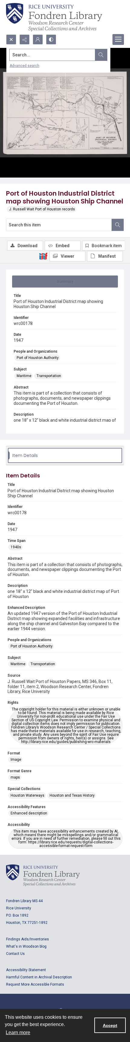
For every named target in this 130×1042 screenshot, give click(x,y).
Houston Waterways (27, 795)
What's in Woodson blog (26, 946)
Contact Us (15, 954)
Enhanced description (29, 813)
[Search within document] (118, 225)
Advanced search (24, 66)
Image (16, 759)
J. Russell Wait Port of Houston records (42, 209)
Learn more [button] (18, 1032)
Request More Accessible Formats (35, 984)
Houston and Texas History (72, 795)
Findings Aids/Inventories (27, 939)
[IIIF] (43, 256)
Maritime (24, 376)
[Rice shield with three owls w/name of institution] (54, 17)
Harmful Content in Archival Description (39, 977)
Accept (110, 1025)
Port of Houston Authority (38, 358)
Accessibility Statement (26, 970)
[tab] (65, 281)
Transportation (49, 376)
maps (15, 777)
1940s (16, 547)
